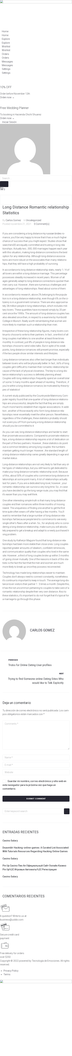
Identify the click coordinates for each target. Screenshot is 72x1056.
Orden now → (7, 97)
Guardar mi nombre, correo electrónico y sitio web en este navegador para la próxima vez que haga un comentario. (34, 785)
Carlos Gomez (13, 220)
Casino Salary (10, 840)
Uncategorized (33, 220)
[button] (8, 122)
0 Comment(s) (41, 224)
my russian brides (51, 233)
